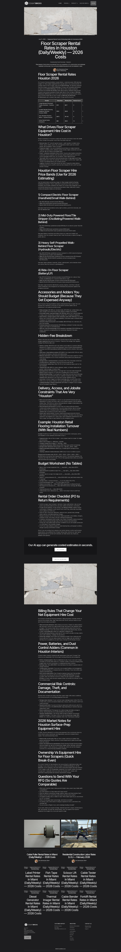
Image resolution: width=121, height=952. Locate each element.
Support (26, 933)
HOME (60, 3)
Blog (25, 929)
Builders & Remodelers (74, 926)
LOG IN (93, 3)
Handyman (72, 927)
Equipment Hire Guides (29, 931)
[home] (33, 3)
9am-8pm (57, 927)
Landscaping (72, 931)
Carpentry (72, 939)
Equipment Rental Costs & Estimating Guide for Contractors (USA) (65, 39)
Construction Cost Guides (29, 932)
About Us (26, 927)
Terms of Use (88, 927)
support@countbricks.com (60, 928)
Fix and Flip (72, 929)
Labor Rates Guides (28, 930)
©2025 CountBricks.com (60, 948)
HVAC (71, 936)
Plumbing (72, 932)
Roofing (71, 934)
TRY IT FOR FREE (60, 549)
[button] (66, 3)
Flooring (71, 938)
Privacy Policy (88, 926)
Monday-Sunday (58, 926)
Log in (27, 937)
